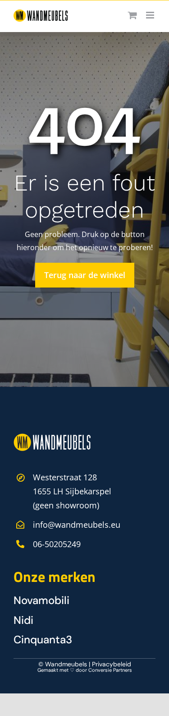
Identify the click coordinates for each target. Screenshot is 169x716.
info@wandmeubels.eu (76, 524)
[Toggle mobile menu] (150, 15)
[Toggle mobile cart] (132, 15)
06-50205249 (57, 544)
